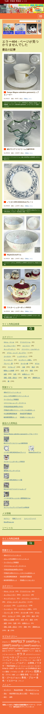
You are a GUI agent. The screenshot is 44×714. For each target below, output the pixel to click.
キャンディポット (10, 349)
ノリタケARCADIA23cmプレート (20, 202)
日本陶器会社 (32, 668)
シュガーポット (15, 315)
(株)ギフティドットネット (12, 392)
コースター (7, 356)
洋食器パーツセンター (27, 417)
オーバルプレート (11, 654)
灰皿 (5, 374)
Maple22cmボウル (14, 255)
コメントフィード (30, 518)
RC (6, 651)
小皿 (26, 668)
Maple (37, 262)
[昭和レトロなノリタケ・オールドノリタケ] (8, 34)
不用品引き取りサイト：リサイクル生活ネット (19, 410)
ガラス (38, 157)
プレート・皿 (15, 210)
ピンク (18, 666)
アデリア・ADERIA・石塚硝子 (18, 651)
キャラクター (36, 654)
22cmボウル (30, 262)
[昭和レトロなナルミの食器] (20, 34)
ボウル (13, 262)
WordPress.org (9, 522)
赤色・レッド (13, 317)
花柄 (36, 671)
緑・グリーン (27, 671)
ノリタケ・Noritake (16, 211)
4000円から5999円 (29, 157)
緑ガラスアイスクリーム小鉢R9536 (20, 149)
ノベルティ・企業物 (25, 663)
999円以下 (25, 102)
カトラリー (26, 346)
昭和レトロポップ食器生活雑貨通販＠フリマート (19, 705)
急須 (33, 367)
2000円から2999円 (21, 645)
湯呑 (31, 370)
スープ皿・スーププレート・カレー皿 (25, 660)
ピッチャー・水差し (25, 360)
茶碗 (25, 378)
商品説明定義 (18, 690)
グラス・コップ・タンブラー (16, 353)
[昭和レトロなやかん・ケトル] (31, 34)
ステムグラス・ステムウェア (28, 657)
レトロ (24, 1)
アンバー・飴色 (33, 651)
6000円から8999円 (29, 648)
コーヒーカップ (30, 104)
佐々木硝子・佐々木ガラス (15, 668)
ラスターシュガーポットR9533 (19, 307)
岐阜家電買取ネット (10, 417)
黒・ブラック (19, 681)
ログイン (7, 518)
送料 (10, 697)
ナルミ (13, 663)
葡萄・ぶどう (16, 674)
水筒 (22, 370)
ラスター (35, 315)
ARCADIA (7, 211)
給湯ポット (26, 374)
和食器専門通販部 (26, 413)
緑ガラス (6, 159)
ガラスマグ (29, 654)
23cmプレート (35, 210)
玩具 (14, 374)
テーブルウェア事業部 (11, 399)
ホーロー (31, 666)
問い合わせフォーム (32, 690)
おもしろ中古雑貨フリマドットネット (16, 396)
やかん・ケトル (9, 342)
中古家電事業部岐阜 (10, 413)
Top (5, 1)
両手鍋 (4, 668)
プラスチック (24, 666)
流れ (5, 693)
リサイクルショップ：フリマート (15, 403)
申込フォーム (34, 693)
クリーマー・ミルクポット (31, 349)
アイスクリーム (15, 157)
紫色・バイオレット (13, 672)
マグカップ (11, 367)
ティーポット (8, 360)
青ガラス (18, 678)
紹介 (5, 697)
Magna (31, 102)
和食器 (18, 1)
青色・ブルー (26, 211)
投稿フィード (16, 518)
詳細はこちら (28, 98)
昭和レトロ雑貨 (9, 370)
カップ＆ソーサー (16, 102)
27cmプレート (6, 642)
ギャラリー (7, 690)
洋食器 (12, 1)
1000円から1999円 (25, 210)
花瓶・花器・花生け (10, 378)
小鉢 (22, 157)
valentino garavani (20, 104)
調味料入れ (36, 378)
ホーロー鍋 (24, 363)
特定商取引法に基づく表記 (18, 693)
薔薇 (7, 317)
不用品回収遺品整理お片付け (13, 406)
